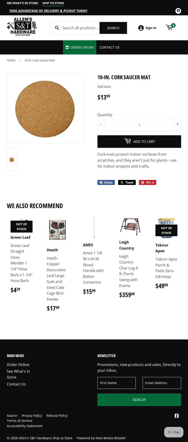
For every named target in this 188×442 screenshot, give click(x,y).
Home (11, 60)
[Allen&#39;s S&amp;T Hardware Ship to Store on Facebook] (177, 416)
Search (117, 28)
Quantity (104, 114)
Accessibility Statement (24, 426)
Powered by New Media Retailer (101, 438)
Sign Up (139, 399)
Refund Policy (57, 415)
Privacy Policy (32, 415)
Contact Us (109, 47)
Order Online (81, 47)
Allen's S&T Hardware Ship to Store (45, 438)
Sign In (151, 28)
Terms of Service (19, 420)
